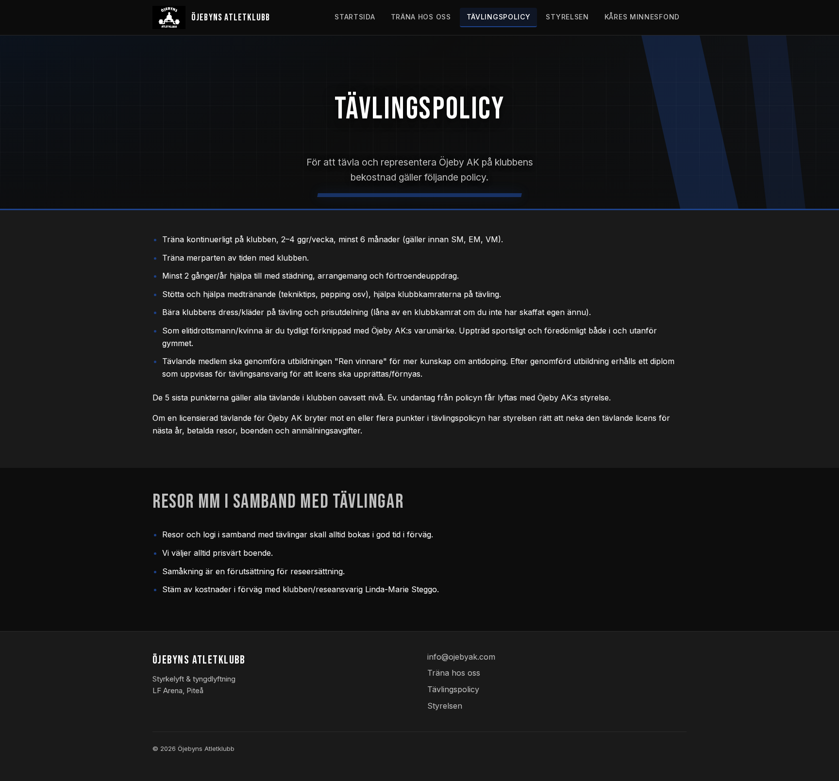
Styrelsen (567, 17)
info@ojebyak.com (461, 657)
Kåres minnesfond (642, 17)
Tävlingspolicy (499, 17)
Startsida (355, 17)
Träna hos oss (421, 17)
